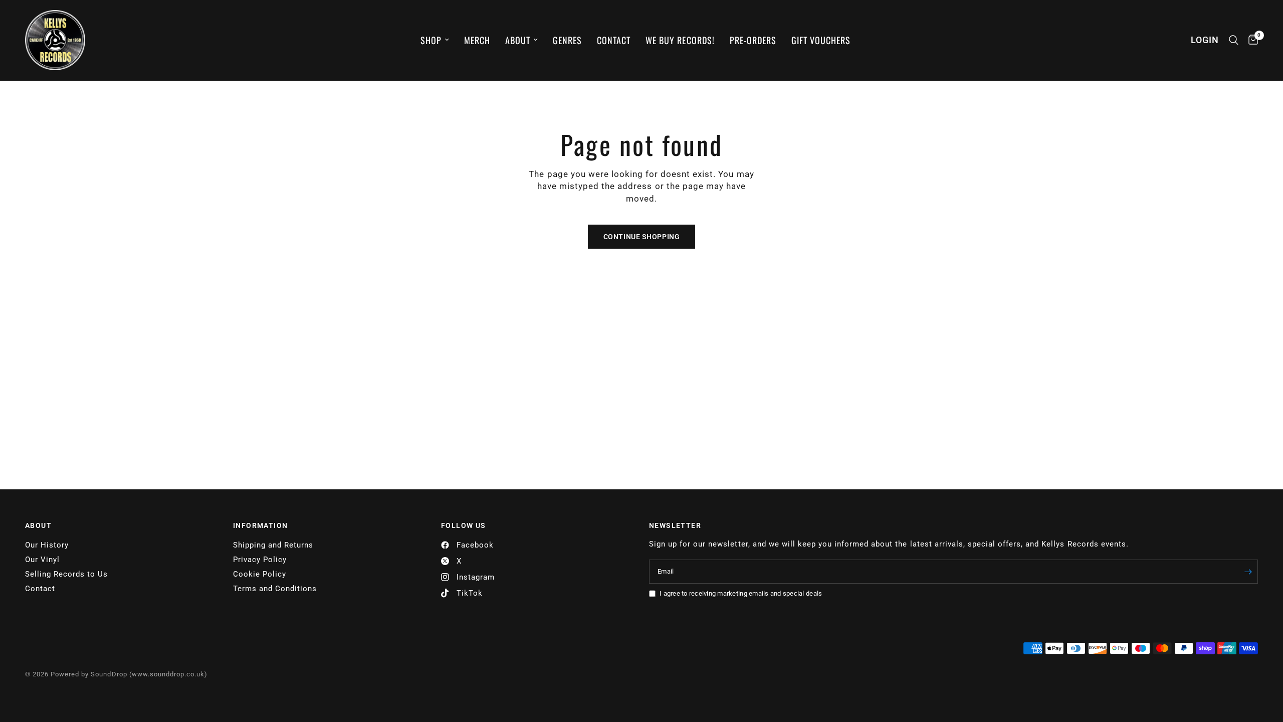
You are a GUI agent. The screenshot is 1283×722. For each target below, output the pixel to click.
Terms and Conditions (275, 588)
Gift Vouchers (820, 40)
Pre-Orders (753, 40)
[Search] (1233, 40)
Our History (47, 545)
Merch (477, 40)
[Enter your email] (1248, 572)
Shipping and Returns (273, 545)
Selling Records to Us (66, 574)
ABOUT (38, 525)
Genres (567, 40)
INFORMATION (260, 525)
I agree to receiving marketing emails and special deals (741, 593)
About (517, 40)
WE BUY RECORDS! (680, 40)
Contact (613, 40)
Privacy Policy (260, 559)
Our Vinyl (42, 559)
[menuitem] (435, 40)
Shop (431, 40)
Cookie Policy (259, 574)
